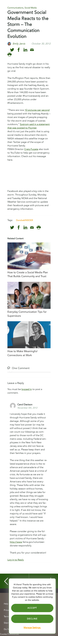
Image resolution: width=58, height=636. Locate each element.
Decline (32, 618)
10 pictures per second (37, 110)
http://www (16, 542)
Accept (32, 608)
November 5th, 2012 (27, 407)
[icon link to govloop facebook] (19, 50)
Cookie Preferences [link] (9, 634)
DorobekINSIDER (24, 220)
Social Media (31, 7)
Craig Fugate (31, 149)
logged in (26, 389)
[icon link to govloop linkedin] (25, 50)
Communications (15, 7)
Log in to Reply (15, 559)
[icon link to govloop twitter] (12, 50)
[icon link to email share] (32, 50)
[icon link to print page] (9, 55)
